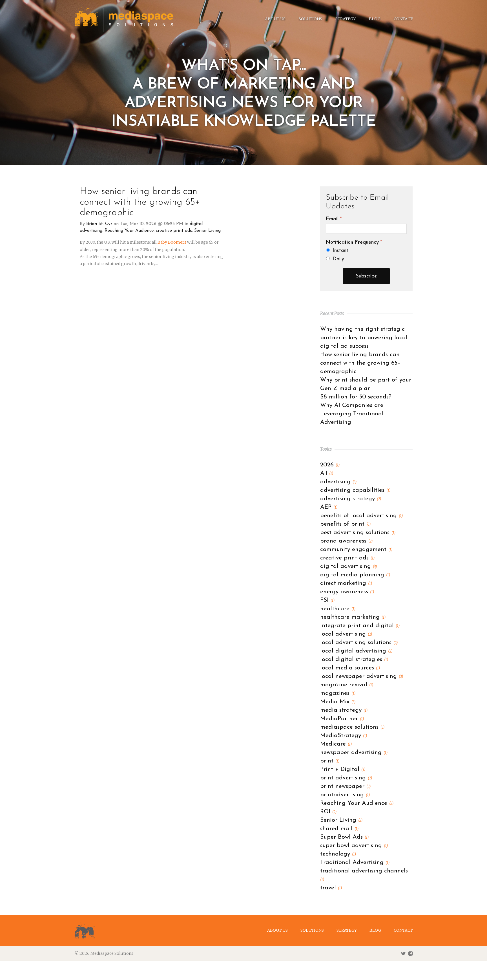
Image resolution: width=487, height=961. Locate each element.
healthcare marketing (353, 617)
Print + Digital (342, 769)
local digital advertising (356, 651)
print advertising (346, 778)
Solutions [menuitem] (310, 18)
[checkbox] (366, 255)
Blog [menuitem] (374, 18)
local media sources (350, 668)
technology (338, 854)
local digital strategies (354, 659)
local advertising (346, 634)
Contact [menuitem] (403, 18)
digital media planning (355, 575)
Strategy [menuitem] (345, 18)
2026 (330, 465)
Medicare (336, 744)
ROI (328, 812)
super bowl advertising (354, 845)
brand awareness (346, 541)
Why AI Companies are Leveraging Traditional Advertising (352, 413)
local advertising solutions (359, 642)
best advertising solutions (357, 532)
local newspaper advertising (361, 676)
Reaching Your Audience (129, 230)
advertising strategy (350, 499)
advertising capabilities (355, 490)
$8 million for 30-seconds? (355, 397)
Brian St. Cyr (99, 224)
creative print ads (174, 230)
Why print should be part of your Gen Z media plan (365, 384)
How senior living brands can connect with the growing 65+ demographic (140, 202)
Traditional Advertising (354, 862)
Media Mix (337, 702)
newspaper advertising (354, 752)
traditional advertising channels (364, 875)
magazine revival (346, 685)
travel (331, 888)
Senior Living (207, 230)
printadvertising (345, 795)
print (329, 761)
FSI (327, 600)
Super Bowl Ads (344, 837)
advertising (338, 482)
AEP (328, 507)
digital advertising (348, 566)
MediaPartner (342, 719)
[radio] (366, 250)
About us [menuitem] (275, 18)
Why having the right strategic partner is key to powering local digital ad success (364, 337)
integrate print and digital (360, 626)
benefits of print (345, 524)
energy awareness (347, 592)
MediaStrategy (343, 736)
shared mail (339, 829)
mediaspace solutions (352, 727)
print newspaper (345, 786)
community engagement (356, 549)
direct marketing (346, 583)
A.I (326, 473)
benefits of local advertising (361, 516)
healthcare (337, 609)
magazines (337, 693)
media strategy (344, 710)
